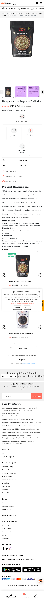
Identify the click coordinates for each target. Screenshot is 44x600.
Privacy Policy (7, 476)
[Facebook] (3, 549)
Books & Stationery (28, 429)
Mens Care (10, 416)
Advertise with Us (9, 515)
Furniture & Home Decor (11, 422)
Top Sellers (25, 8)
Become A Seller (8, 506)
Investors (5, 538)
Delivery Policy (7, 470)
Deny (27, 307)
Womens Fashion (27, 419)
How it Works (7, 532)
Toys (38, 429)
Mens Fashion (14, 419)
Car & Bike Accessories (27, 426)
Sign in (22, 360)
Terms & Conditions (9, 480)
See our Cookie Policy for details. (22, 303)
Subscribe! (36, 396)
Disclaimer (6, 483)
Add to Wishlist (11, 171)
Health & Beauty (8, 414)
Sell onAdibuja (10, 181)
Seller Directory (7, 509)
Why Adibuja (6, 528)
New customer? (28, 364)
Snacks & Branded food (31, 438)
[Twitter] (7, 549)
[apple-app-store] (31, 569)
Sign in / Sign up (8, 457)
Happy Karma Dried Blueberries (21, 334)
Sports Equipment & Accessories (28, 432)
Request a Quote (9, 376)
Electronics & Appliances (11, 408)
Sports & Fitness (8, 432)
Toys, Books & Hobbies (11, 429)
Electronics (32, 408)
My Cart (5, 453)
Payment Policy (7, 466)
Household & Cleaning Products (14, 441)
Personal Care (21, 416)
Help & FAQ (6, 486)
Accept (17, 307)
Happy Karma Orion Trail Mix (20, 282)
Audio (24, 408)
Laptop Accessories (10, 410)
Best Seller (11, 254)
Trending (11, 256)
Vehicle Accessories (9, 426)
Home (4, 13)
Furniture (25, 422)
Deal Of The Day (10, 8)
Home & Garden (35, 422)
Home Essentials (16, 443)
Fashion (5, 419)
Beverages (21, 435)
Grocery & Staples (30, 13)
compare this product (13, 176)
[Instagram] (10, 549)
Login (4, 503)
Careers (4, 535)
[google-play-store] (11, 569)
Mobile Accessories (25, 410)
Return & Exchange (9, 473)
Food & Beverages (15, 13)
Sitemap (5, 489)
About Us (5, 525)
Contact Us (6, 493)
